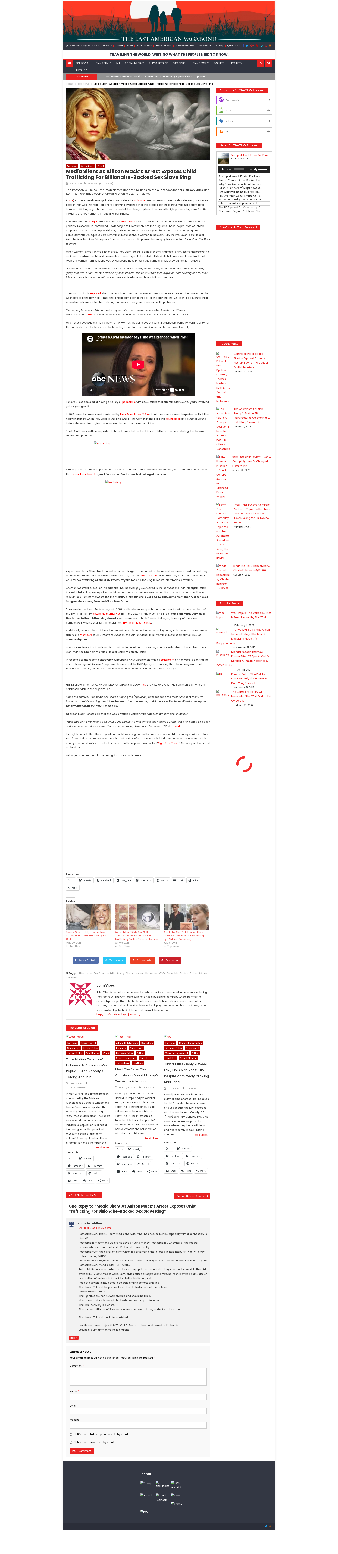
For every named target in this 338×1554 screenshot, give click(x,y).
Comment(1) (108, 183)
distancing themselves (106, 613)
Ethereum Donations (185, 45)
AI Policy (81, 70)
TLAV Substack (158, 63)
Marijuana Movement (176, 1052)
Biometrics (147, 1042)
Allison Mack (128, 221)
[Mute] (255, 169)
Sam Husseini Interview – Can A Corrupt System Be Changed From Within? (251, 461)
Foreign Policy (90, 1048)
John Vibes (92, 183)
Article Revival (88, 1042)
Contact (119, 45)
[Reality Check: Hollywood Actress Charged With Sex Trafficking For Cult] (88, 917)
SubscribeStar (204, 45)
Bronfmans (100, 973)
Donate (129, 45)
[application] (244, 169)
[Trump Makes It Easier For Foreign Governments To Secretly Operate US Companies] (176, 1495)
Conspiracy (87, 166)
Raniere (184, 973)
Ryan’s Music (233, 45)
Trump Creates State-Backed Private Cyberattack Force (137, 76)
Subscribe (179, 63)
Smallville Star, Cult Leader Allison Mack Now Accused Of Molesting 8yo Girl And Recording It (184, 935)
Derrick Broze (136, 1048)
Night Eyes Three (168, 743)
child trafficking (116, 973)
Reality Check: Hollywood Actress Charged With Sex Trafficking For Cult (86, 935)
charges (92, 221)
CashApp (219, 45)
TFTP (70, 200)
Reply (73, 1337)
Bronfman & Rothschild (137, 622)
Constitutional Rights (190, 1042)
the (134, 414)
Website (75, 1420)
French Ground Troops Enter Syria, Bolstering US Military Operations (193, 1196)
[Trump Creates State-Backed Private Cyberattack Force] (176, 1503)
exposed (95, 293)
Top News (82, 63)
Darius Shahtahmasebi (77, 1087)
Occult (100, 166)
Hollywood (151, 973)
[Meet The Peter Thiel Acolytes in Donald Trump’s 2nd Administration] (138, 1036)
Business (121, 1048)
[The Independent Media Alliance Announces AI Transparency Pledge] (144, 1511)
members (86, 635)
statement (167, 660)
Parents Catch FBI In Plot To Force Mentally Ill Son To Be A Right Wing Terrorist (249, 678)
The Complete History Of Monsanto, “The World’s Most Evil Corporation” (251, 696)
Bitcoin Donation (144, 45)
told (143, 684)
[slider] (263, 169)
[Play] (223, 169)
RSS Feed (236, 63)
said (89, 314)
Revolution (170, 1058)
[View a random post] (268, 63)
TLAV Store (199, 63)
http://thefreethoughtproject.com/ (118, 1014)
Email (74, 1405)
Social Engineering (126, 1058)
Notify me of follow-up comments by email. (101, 1434)
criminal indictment (83, 474)
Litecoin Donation (163, 45)
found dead (173, 419)
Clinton (130, 973)
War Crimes (92, 1052)
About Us (107, 45)
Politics (140, 1052)
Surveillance (146, 1058)
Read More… (103, 1147)
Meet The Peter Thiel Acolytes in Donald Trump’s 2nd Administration (136, 1075)
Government (192, 1048)
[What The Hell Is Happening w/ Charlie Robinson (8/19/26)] (162, 1497)
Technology (122, 1063)
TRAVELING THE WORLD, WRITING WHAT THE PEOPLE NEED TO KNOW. (169, 54)
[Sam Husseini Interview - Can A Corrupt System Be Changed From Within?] (178, 1485)
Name (74, 1391)
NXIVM (162, 973)
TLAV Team (101, 63)
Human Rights (75, 1052)
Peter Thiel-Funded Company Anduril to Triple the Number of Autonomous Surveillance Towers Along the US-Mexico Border (253, 513)
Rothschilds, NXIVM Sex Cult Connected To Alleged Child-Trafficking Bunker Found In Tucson (136, 935)
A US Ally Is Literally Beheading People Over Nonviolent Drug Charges (86, 1195)
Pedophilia (173, 973)
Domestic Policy (124, 1052)
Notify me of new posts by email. (94, 1442)
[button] (260, 63)
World (106, 1052)
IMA (118, 63)
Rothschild (196, 973)
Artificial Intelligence (127, 1042)
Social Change (188, 1058)
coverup (139, 973)
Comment (77, 1365)
